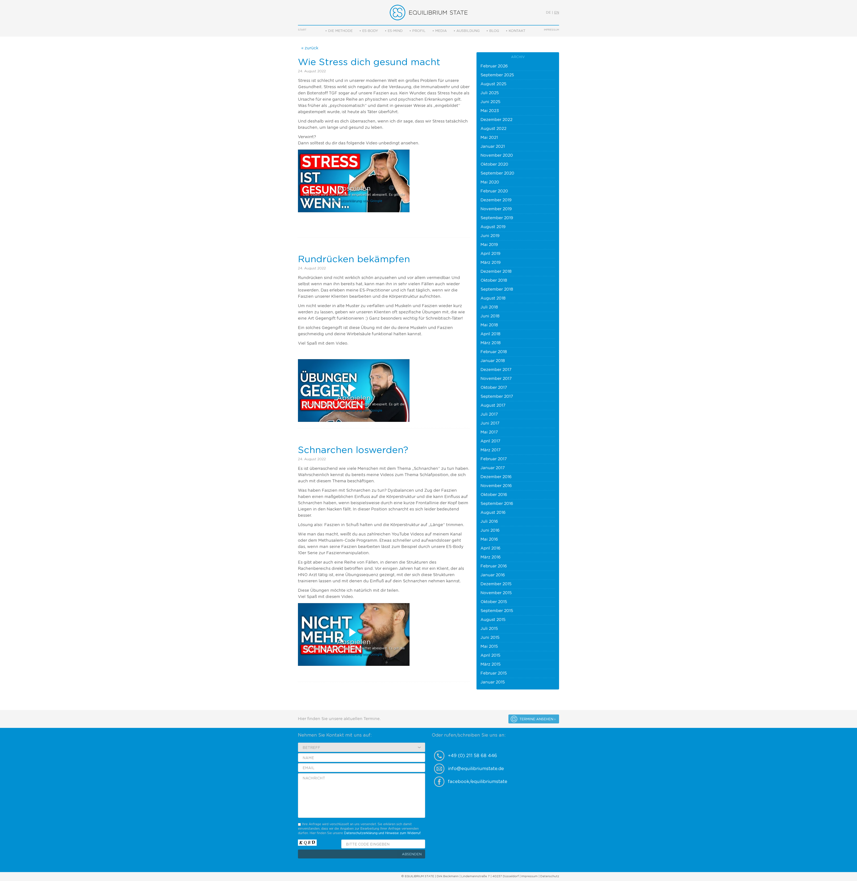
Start (302, 30)
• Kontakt (515, 31)
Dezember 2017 (496, 370)
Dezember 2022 (496, 120)
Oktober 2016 (494, 495)
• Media (439, 31)
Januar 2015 (493, 682)
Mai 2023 (490, 111)
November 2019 (496, 209)
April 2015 (490, 656)
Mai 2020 (490, 182)
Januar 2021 (493, 147)
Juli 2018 (489, 307)
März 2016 (491, 557)
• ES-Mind (394, 31)
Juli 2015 (489, 629)
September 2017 (497, 397)
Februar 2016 (494, 566)
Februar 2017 (494, 459)
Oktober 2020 (494, 164)
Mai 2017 (489, 432)
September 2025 (497, 75)
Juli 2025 (490, 93)
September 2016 (497, 504)
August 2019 (493, 227)
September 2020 (497, 173)
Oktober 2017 (494, 388)
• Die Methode (339, 31)
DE (548, 12)
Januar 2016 (493, 575)
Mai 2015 (489, 647)
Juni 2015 (490, 638)
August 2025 (493, 84)
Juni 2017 (490, 423)
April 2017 (490, 441)
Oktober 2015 (494, 602)
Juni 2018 (490, 316)
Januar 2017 (493, 468)
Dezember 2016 (496, 477)
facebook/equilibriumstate (477, 781)
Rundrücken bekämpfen (354, 259)
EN (556, 12)
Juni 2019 (490, 236)
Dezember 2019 (496, 200)
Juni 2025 (490, 102)
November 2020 (497, 156)
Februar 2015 (494, 673)
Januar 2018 (493, 361)
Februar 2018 (494, 352)
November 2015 (496, 593)
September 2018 (497, 289)
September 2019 (497, 218)
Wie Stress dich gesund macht (369, 62)
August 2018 (493, 298)
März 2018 (491, 343)
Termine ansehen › (537, 719)
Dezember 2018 (496, 272)
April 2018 (490, 334)
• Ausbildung (466, 31)
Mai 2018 (489, 325)
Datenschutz (549, 876)
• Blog (492, 31)
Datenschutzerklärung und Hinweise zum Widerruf (382, 833)
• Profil (417, 31)
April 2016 (490, 548)
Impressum (551, 30)
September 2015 (497, 611)
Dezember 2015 (496, 584)
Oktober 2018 (494, 281)
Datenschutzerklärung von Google (353, 201)
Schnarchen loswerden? (353, 450)
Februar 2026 (494, 66)
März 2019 (491, 263)
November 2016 (496, 486)
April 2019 (490, 254)
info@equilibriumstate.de (476, 768)
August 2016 (493, 513)
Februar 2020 (494, 191)
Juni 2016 (490, 531)
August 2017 (493, 406)
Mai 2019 (489, 245)
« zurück (309, 48)
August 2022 (493, 129)
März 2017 (491, 450)
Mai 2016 (489, 539)
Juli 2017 (489, 414)
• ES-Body (368, 31)
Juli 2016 (489, 522)
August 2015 (493, 620)
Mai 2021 (489, 138)
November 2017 (496, 379)
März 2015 (491, 664)
